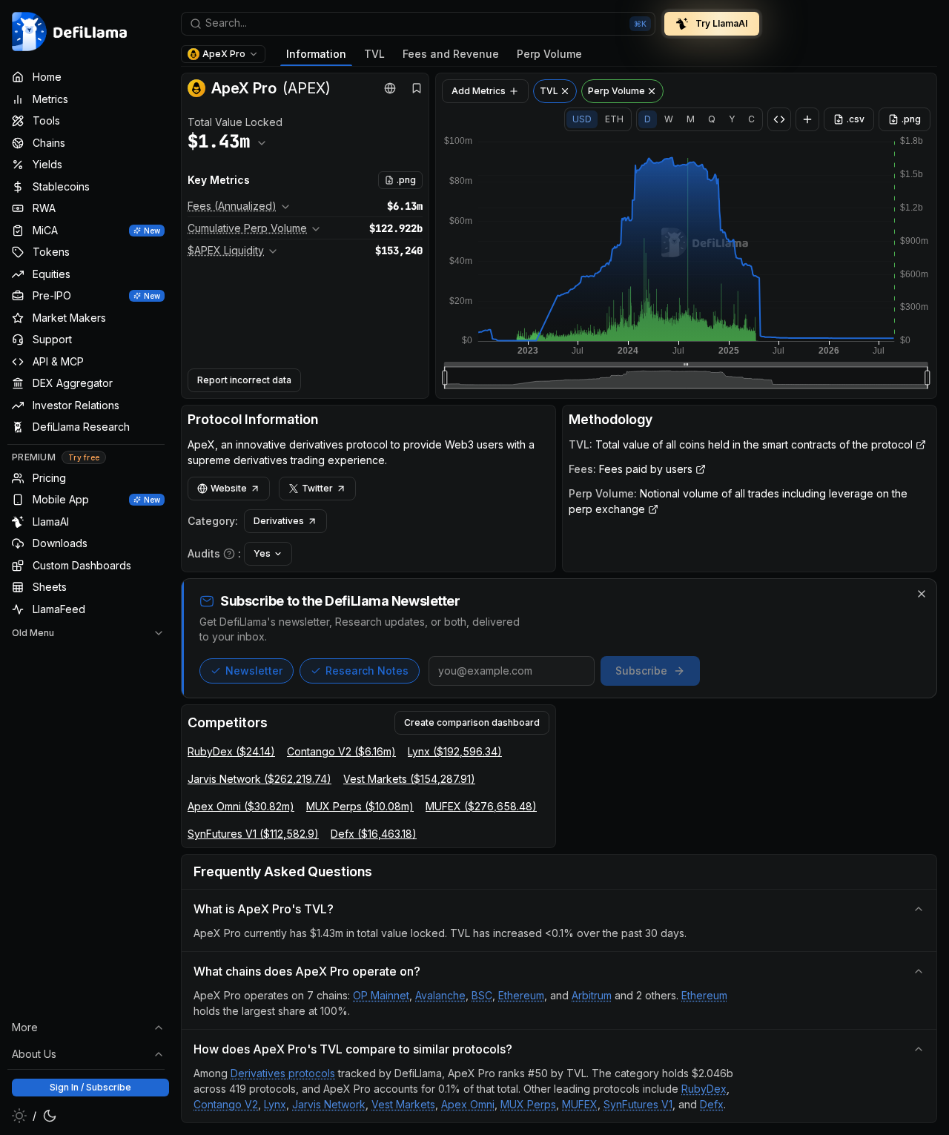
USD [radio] (582, 119)
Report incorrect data (244, 379)
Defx (712, 1104)
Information (316, 53)
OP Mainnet (381, 995)
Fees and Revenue (451, 53)
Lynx (275, 1104)
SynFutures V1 (638, 1104)
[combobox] (418, 24)
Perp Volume (549, 53)
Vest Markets (403, 1104)
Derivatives (279, 520)
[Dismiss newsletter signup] (921, 594)
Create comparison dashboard (472, 722)
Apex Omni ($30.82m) (241, 806)
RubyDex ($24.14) (231, 751)
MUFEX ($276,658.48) (481, 806)
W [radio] (668, 119)
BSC (482, 995)
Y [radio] (732, 119)
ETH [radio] (614, 119)
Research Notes (367, 670)
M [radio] (691, 119)
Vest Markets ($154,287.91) (409, 778)
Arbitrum (592, 995)
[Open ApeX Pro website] (390, 88)
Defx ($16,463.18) (374, 833)
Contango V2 (226, 1104)
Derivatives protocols (283, 1073)
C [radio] (751, 119)
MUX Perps (528, 1104)
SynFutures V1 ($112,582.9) (253, 833)
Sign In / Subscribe (90, 1087)
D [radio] (647, 119)
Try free (83, 457)
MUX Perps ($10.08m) (360, 806)
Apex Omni (468, 1104)
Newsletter (253, 670)
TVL (374, 53)
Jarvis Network (329, 1104)
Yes (262, 553)
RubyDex (704, 1088)
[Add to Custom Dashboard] (807, 119)
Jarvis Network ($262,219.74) (259, 778)
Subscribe (641, 670)
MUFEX (580, 1104)
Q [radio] (711, 119)
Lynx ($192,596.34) (455, 751)
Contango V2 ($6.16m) (341, 751)
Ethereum (521, 995)
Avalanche (440, 995)
